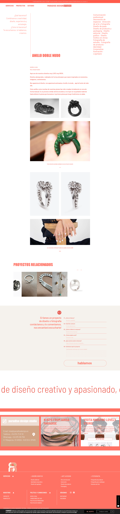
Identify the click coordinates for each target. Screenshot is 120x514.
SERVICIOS (6, 476)
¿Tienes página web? (70, 335)
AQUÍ (72, 247)
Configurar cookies (103, 511)
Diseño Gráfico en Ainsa (100, 36)
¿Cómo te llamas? (69, 318)
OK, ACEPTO (90, 511)
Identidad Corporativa (98, 48)
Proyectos (20, 6)
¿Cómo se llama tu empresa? (72, 329)
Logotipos (97, 54)
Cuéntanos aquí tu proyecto (72, 346)
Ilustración (98, 51)
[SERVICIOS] (13, 476)
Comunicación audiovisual (99, 16)
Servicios (10, 6)
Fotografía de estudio (99, 41)
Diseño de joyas (100, 26)
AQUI (76, 512)
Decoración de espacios (99, 20)
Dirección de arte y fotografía (101, 23)
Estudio (31, 6)
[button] (78, 270)
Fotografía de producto (101, 43)
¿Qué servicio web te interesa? (73, 341)
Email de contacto (69, 323)
